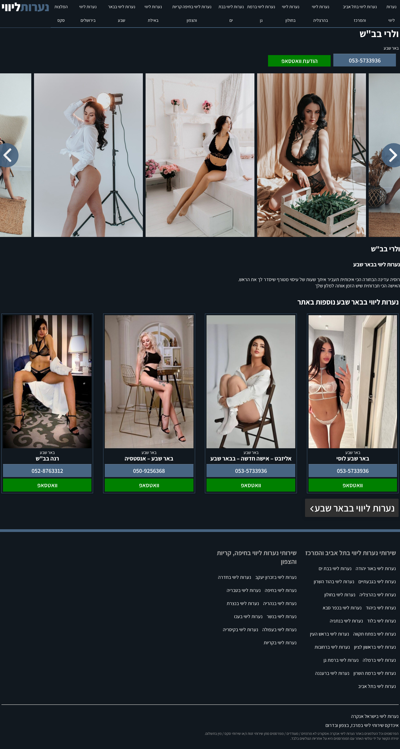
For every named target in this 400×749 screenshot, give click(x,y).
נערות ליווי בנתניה (346, 621)
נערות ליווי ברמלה (379, 660)
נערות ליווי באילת (153, 13)
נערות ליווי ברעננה (332, 673)
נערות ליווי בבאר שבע (121, 13)
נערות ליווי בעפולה (279, 629)
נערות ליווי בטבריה (244, 590)
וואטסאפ (353, 485)
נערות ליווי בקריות (280, 642)
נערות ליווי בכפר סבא (342, 607)
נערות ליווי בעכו (248, 616)
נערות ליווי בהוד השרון (334, 581)
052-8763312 (47, 470)
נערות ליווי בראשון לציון (375, 647)
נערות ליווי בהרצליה (320, 13)
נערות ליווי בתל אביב (377, 686)
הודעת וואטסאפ (299, 61)
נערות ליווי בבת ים (231, 13)
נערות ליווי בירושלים (88, 13)
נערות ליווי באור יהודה (376, 568)
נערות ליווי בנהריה (280, 603)
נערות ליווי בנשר (282, 616)
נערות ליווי (391, 13)
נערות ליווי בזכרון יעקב (276, 577)
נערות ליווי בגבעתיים (377, 581)
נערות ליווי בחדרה (234, 577)
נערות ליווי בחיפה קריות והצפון (191, 13)
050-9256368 (149, 470)
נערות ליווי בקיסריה (240, 629)
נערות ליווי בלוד (381, 621)
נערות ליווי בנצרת (243, 603)
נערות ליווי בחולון (290, 13)
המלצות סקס (61, 13)
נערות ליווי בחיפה (281, 590)
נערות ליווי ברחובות (332, 647)
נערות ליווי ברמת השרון (374, 673)
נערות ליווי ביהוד (381, 607)
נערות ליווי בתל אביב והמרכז (360, 13)
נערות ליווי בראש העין (329, 634)
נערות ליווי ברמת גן (261, 13)
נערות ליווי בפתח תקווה (374, 634)
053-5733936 (365, 60)
